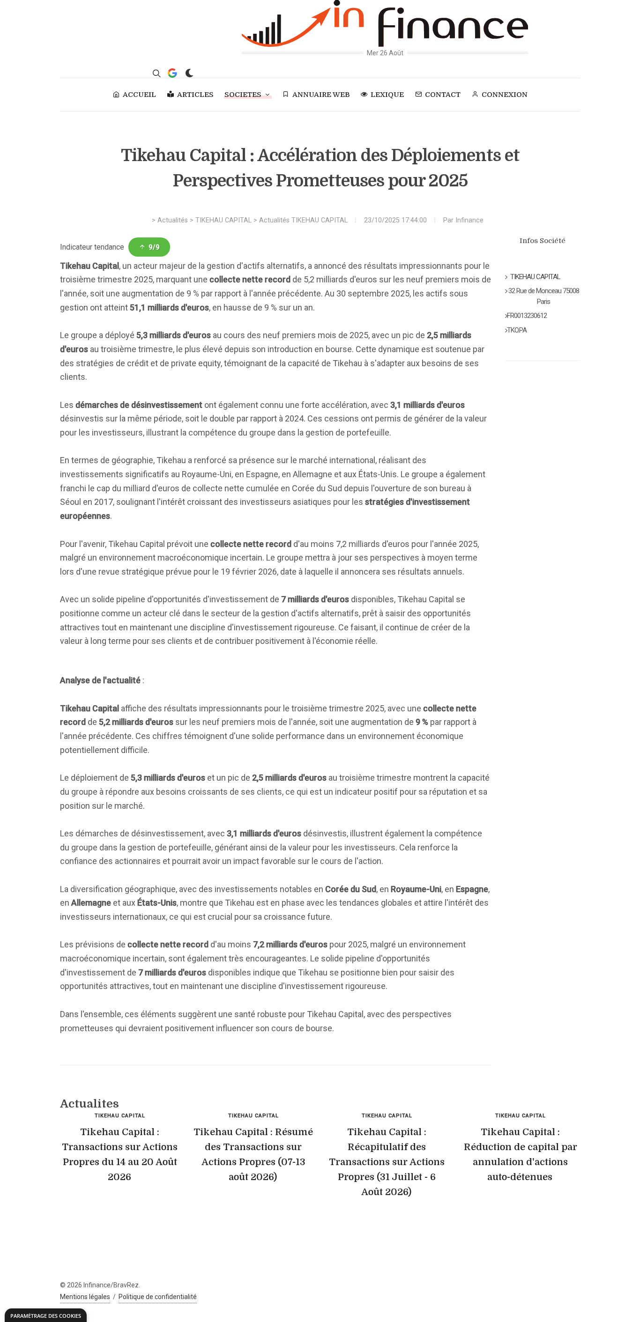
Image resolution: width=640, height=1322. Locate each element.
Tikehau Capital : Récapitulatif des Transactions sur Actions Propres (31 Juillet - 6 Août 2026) (387, 1162)
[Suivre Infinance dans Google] (172, 73)
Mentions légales (85, 1296)
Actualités (172, 220)
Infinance (469, 220)
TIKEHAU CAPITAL (223, 220)
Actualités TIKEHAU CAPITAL (303, 220)
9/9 (154, 247)
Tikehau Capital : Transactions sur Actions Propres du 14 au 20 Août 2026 (120, 1154)
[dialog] (46, 1315)
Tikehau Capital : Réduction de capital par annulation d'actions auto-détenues (520, 1154)
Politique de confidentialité (158, 1296)
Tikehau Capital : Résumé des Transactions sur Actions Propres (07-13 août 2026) (253, 1154)
